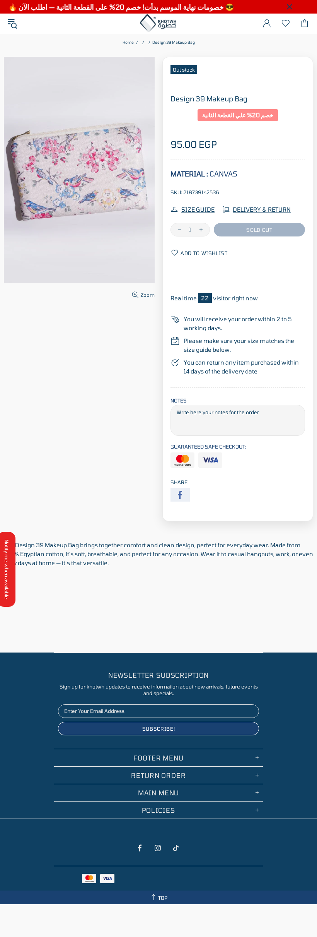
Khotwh (158, 23)
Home (128, 42)
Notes (178, 400)
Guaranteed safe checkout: (208, 447)
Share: (179, 482)
